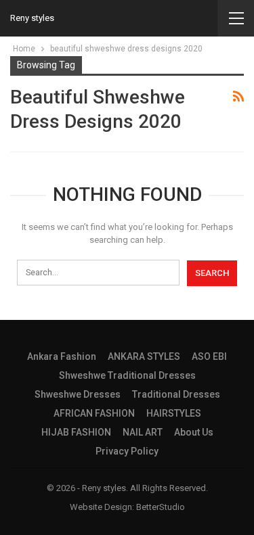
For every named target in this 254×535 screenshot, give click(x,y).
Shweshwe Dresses (78, 394)
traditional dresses (176, 394)
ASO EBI (209, 356)
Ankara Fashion (61, 356)
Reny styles (32, 18)
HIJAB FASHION (76, 432)
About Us (193, 432)
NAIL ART (143, 432)
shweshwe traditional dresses (127, 375)
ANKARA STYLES (144, 356)
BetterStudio (160, 507)
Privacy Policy (127, 451)
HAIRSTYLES (173, 413)
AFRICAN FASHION (94, 413)
